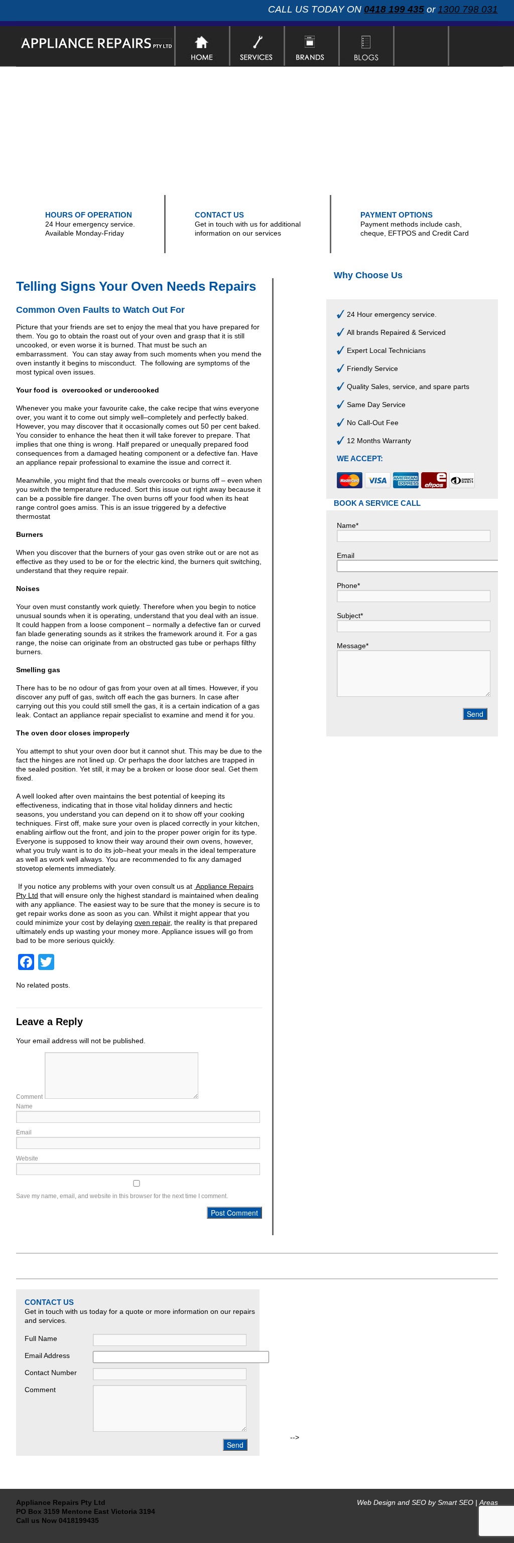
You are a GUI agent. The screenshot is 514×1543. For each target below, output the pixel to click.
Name (24, 1106)
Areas (488, 1502)
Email (24, 1132)
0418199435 (79, 1520)
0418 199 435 (394, 9)
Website (27, 1158)
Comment (29, 1096)
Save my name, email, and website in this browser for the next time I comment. (122, 1196)
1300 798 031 (468, 9)
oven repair (152, 922)
